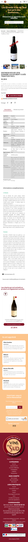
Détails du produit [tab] (18, 109)
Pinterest (15, 102)
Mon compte (14, 478)
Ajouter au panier (15, 96)
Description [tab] (7, 109)
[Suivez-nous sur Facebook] (13, 426)
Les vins (14, 464)
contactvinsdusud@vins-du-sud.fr (14, 514)
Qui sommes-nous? (14, 488)
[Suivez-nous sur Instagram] (15, 426)
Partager (7, 102)
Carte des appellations (14, 499)
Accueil (14, 486)
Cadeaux (14, 471)
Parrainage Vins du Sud (14, 494)
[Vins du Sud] (14, 446)
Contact (14, 490)
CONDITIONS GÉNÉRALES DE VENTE (11, 518)
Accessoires (14, 473)
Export (14, 492)
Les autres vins (14, 465)
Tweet (11, 102)
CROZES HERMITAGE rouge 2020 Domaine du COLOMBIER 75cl (14, 320)
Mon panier (14, 481)
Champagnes (14, 469)
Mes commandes (14, 480)
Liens (14, 496)
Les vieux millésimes (14, 467)
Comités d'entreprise (14, 498)
